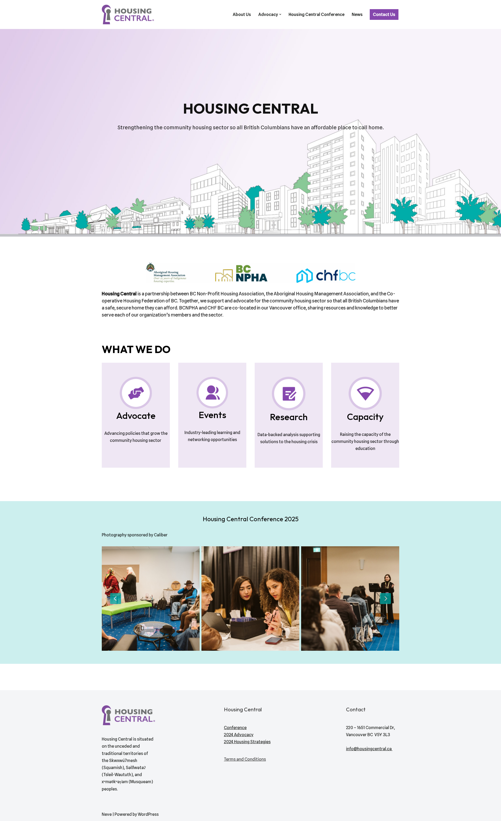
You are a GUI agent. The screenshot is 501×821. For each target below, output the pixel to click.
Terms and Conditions (245, 759)
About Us (242, 14)
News (357, 14)
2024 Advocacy (238, 734)
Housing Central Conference (316, 14)
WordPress (148, 814)
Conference (235, 727)
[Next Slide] (385, 598)
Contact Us (384, 14)
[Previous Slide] (115, 598)
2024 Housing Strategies (247, 741)
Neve (107, 814)
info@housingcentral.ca (369, 748)
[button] (280, 14)
